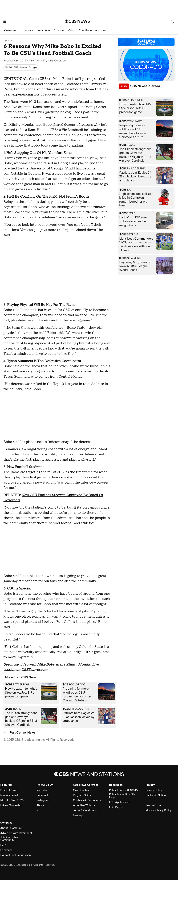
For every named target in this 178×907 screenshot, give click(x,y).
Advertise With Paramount (16, 833)
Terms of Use (153, 805)
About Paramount (11, 828)
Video (71, 30)
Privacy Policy (153, 790)
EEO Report (116, 807)
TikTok (40, 805)
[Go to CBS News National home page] (77, 21)
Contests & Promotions (87, 800)
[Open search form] (172, 21)
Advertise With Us (84, 805)
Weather (43, 30)
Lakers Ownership (11, 805)
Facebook (43, 795)
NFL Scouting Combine (48, 117)
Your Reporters (88, 30)
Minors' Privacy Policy (158, 810)
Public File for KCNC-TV (123, 790)
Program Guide (82, 795)
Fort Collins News (22, 733)
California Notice (155, 795)
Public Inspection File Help (122, 795)
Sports (58, 30)
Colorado (10, 30)
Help (3, 845)
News (28, 30)
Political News (8, 790)
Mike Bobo (62, 79)
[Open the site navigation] (27, 21)
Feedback (6, 850)
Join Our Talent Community (9, 838)
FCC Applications (119, 802)
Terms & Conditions (84, 810)
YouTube (42, 790)
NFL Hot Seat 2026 (11, 800)
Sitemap (78, 815)
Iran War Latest (9, 795)
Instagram (42, 800)
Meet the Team (82, 790)
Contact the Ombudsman (15, 855)
